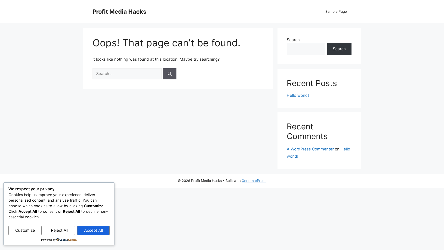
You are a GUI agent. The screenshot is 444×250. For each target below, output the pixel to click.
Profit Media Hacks (119, 11)
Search (293, 40)
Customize (25, 230)
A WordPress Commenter (310, 149)
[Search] (169, 73)
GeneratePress (254, 180)
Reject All (59, 230)
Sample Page (336, 11)
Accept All (93, 230)
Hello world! (298, 95)
